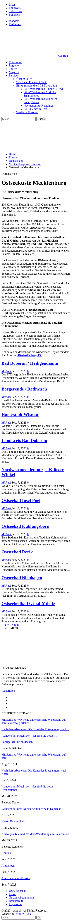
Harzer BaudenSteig (13, 821)
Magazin (14, 72)
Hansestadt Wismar (20, 414)
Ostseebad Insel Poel (20, 500)
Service (13, 75)
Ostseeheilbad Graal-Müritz (28, 603)
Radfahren (15, 24)
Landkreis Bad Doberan (24, 440)
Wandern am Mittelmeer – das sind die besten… (29, 735)
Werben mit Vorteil (27, 112)
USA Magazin (17, 890)
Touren (13, 68)
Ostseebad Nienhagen (21, 577)
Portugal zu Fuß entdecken (17, 741)
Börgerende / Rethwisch (24, 389)
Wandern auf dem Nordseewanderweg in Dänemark (31, 808)
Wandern (14, 20)
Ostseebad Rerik (17, 551)
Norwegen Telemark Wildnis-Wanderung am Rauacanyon (35, 834)
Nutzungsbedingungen (22, 897)
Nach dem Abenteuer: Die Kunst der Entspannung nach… (35, 729)
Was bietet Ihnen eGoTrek (31, 82)
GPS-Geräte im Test (35, 108)
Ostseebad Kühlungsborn (25, 526)
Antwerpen (8, 865)
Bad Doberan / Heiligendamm (29, 363)
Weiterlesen (8, 690)
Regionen (14, 65)
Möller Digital (24, 913)
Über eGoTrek (24, 78)
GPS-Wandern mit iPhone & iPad (43, 88)
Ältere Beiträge (10, 624)
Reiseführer (15, 62)
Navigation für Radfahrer (38, 105)
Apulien (6, 853)
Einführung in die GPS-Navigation (36, 85)
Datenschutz (16, 900)
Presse (12, 894)
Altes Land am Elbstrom (15, 878)
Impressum (15, 904)
